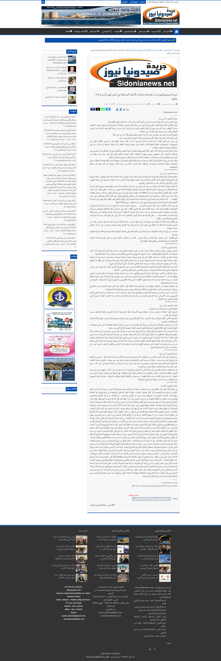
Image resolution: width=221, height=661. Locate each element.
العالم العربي (106, 32)
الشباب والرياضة (79, 32)
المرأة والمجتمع (129, 32)
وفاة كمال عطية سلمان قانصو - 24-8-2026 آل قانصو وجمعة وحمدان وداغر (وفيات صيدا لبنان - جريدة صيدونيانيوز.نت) (59, 168)
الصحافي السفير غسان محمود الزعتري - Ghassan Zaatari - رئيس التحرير (56, 70)
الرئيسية (177, 50)
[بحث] (43, 2)
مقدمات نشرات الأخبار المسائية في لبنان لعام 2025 (143, 50)
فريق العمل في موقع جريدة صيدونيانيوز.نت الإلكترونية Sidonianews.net (57, 60)
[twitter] (150, 649)
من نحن (142, 2)
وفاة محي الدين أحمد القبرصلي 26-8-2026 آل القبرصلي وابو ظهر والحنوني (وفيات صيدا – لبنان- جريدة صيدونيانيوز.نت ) (60, 147)
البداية (177, 31)
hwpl (67, 32)
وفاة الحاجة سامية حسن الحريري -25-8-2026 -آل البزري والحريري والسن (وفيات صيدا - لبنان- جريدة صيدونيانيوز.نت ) (59, 157)
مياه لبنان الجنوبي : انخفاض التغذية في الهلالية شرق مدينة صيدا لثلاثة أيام (139, 40)
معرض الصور (142, 32)
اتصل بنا (124, 2)
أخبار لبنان (166, 32)
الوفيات (116, 32)
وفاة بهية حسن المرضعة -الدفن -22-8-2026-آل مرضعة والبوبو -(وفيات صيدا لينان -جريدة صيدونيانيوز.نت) (59, 204)
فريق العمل (134, 2)
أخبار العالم (93, 32)
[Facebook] (154, 649)
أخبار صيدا (155, 32)
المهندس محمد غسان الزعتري (56, 97)
